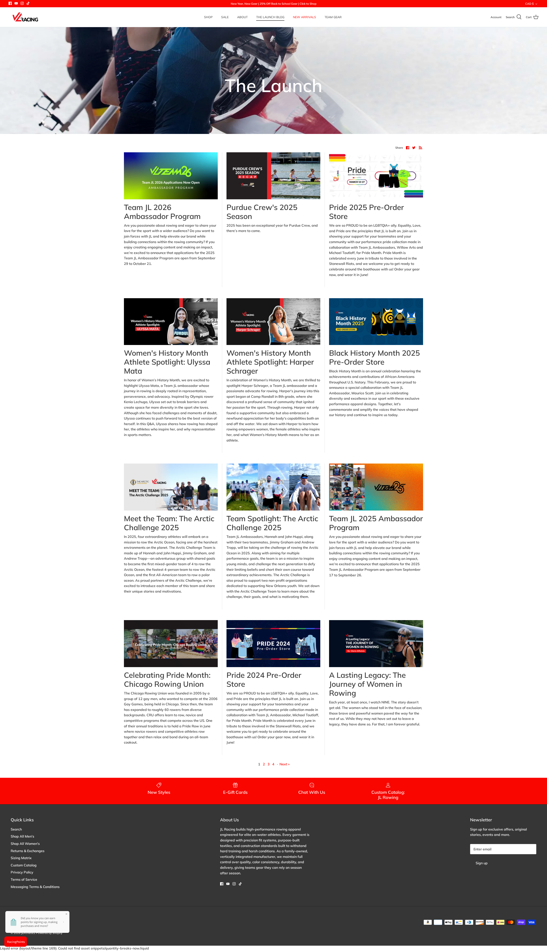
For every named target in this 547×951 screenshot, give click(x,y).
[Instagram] (22, 3)
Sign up (482, 863)
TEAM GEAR (333, 17)
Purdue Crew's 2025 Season (261, 212)
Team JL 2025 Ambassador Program (376, 523)
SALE (225, 17)
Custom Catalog (24, 865)
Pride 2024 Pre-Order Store (263, 679)
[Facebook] (10, 3)
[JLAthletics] (25, 17)
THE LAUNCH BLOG (270, 17)
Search (16, 829)
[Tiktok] (28, 3)
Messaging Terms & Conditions (35, 887)
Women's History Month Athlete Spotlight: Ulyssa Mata (167, 362)
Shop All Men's (22, 836)
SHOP (208, 17)
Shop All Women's (25, 843)
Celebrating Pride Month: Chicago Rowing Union (167, 679)
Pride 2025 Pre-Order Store (366, 212)
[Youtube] (16, 3)
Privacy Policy (22, 872)
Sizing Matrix (21, 858)
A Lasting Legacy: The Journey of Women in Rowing (367, 684)
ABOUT (242, 17)
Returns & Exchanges (27, 851)
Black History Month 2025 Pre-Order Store (374, 357)
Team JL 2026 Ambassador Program (162, 212)
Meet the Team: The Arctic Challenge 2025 (169, 523)
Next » (284, 764)
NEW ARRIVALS (304, 17)
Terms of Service (24, 879)
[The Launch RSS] (420, 147)
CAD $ (529, 3)
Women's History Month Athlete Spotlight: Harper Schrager (270, 362)
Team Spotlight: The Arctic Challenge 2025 (272, 523)
